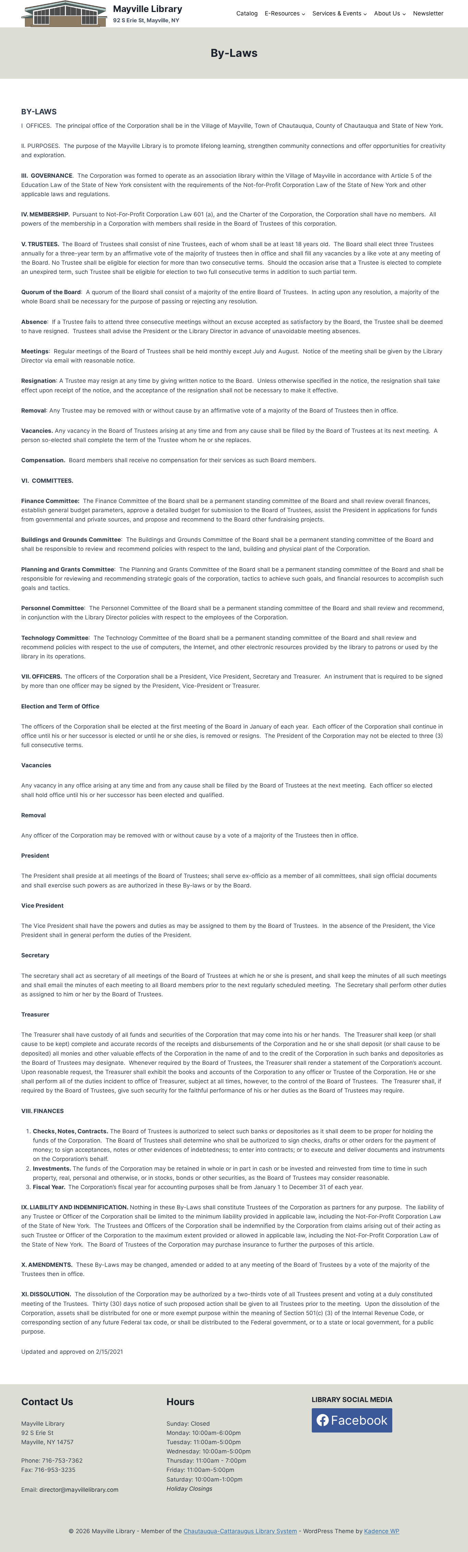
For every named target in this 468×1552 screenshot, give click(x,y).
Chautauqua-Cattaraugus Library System (240, 1531)
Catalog (247, 13)
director (50, 1489)
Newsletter (428, 13)
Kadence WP (381, 1531)
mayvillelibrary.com (92, 1489)
